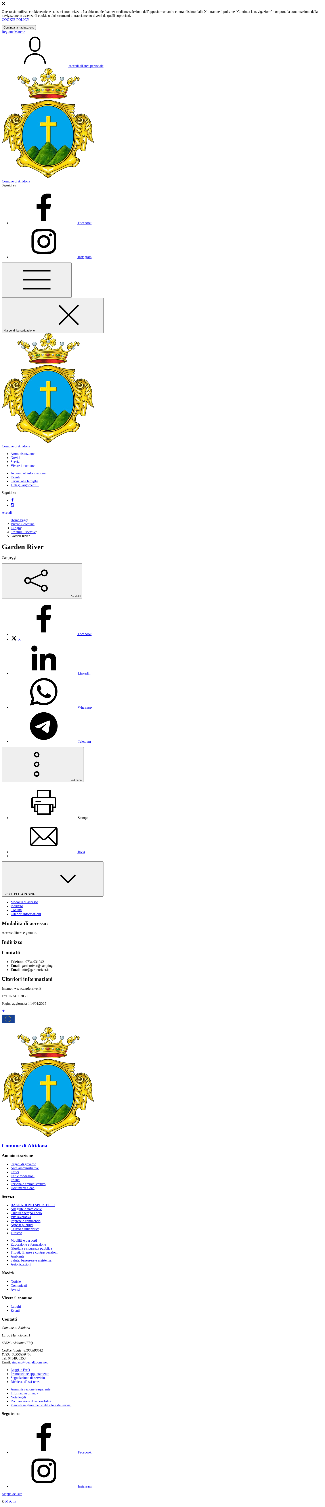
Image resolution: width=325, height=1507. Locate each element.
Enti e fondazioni (22, 1176)
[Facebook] (12, 500)
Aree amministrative (25, 1168)
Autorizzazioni (21, 1264)
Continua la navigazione (19, 27)
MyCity (10, 1501)
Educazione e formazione (28, 1244)
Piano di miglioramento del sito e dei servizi (41, 1405)
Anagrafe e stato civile (26, 1209)
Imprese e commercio (25, 1221)
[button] (22, 454)
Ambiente (17, 1256)
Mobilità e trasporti (24, 1240)
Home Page (19, 520)
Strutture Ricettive (23, 532)
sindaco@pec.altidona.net (30, 1362)
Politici (15, 1180)
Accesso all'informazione (28, 473)
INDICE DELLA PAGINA (19, 894)
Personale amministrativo (28, 1184)
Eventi (15, 477)
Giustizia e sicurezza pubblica (31, 1248)
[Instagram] (12, 505)
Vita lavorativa (21, 1217)
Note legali (18, 1397)
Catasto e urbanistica (25, 1229)
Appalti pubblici (22, 1225)
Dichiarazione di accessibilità (31, 1401)
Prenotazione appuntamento (30, 1374)
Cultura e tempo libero (26, 1213)
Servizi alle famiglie (24, 481)
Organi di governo (23, 1164)
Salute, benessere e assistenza (31, 1260)
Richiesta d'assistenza (25, 1382)
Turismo (16, 1233)
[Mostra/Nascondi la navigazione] (37, 280)
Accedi (7, 512)
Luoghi (16, 528)
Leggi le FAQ (20, 1370)
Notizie (16, 1281)
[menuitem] (51, 634)
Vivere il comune (22, 524)
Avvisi (15, 1289)
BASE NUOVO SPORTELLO (33, 1205)
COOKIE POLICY (15, 19)
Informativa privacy (24, 1393)
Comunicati (19, 1285)
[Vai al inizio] (3, 1011)
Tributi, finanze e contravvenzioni (34, 1252)
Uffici (15, 1172)
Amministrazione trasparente (30, 1389)
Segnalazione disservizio (28, 1378)
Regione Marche (13, 32)
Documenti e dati (22, 1188)
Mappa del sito (12, 1494)
